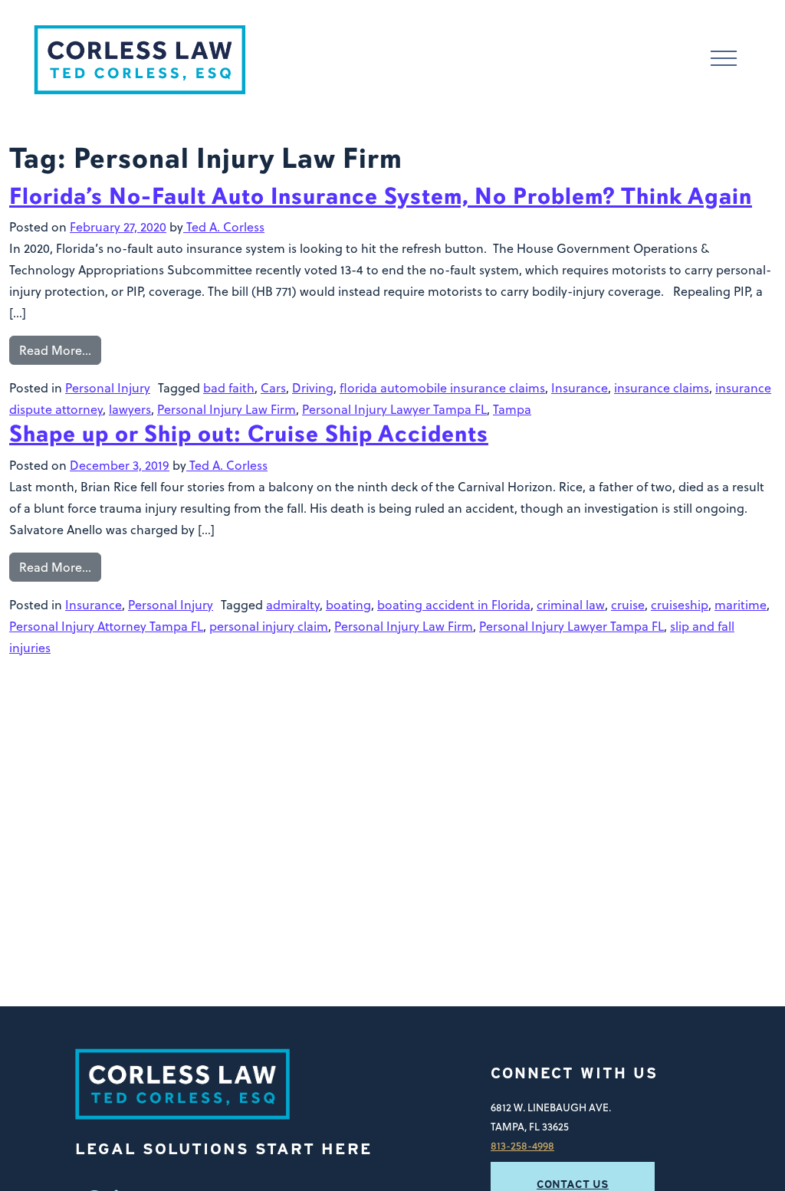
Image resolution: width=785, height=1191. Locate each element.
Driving (312, 387)
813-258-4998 (522, 1145)
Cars (273, 387)
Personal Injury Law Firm (226, 409)
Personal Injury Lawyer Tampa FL (394, 409)
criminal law (571, 604)
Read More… (55, 350)
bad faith (229, 387)
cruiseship (679, 604)
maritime (740, 604)
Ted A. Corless (223, 226)
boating (348, 604)
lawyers (130, 409)
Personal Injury (107, 387)
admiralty (293, 604)
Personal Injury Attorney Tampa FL (106, 626)
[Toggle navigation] (723, 60)
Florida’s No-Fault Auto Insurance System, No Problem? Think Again (380, 196)
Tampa (512, 409)
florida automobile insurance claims (442, 387)
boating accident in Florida (453, 604)
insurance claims (661, 387)
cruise (628, 604)
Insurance (579, 387)
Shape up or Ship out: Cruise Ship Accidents (248, 433)
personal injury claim (268, 626)
